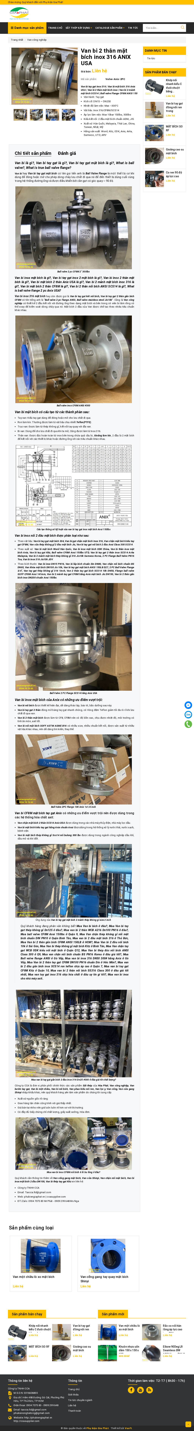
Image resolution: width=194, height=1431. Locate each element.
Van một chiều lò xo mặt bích (33, 1277)
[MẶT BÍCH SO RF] (154, 132)
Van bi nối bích (59, 1089)
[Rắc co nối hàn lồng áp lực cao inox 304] (151, 1332)
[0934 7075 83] (188, 724)
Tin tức (151, 58)
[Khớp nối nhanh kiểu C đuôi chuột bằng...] (154, 86)
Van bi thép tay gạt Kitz (58, 1181)
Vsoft (128, 1428)
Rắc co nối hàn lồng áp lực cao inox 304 (172, 1329)
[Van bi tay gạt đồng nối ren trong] (154, 109)
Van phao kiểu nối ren (81, 1089)
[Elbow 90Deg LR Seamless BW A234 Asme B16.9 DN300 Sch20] (151, 1352)
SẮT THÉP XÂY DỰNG (78, 28)
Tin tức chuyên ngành (80, 1400)
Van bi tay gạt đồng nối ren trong (174, 107)
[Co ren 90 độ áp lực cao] (154, 178)
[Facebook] (188, 705)
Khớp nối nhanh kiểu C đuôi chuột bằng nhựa (40, 1329)
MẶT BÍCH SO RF (39, 1346)
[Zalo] (188, 714)
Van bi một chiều (40, 1089)
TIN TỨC (133, 28)
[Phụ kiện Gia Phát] (19, 13)
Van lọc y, (100, 1089)
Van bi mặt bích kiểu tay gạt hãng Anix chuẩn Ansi (45, 827)
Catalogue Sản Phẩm (109, 28)
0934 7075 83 (35, 1201)
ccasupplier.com (56, 1196)
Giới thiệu (73, 1394)
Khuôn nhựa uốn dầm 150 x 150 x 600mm (129, 1350)
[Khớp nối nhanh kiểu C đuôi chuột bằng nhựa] (17, 1332)
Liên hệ (72, 1405)
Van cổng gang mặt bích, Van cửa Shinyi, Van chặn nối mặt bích (89, 1178)
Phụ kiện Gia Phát (97, 1428)
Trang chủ (55, 28)
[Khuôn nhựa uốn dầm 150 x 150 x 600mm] (107, 1352)
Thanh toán (74, 1410)
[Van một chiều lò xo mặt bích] (107, 1332)
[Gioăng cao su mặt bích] (154, 155)
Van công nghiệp (119, 1085)
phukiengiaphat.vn (34, 1196)
